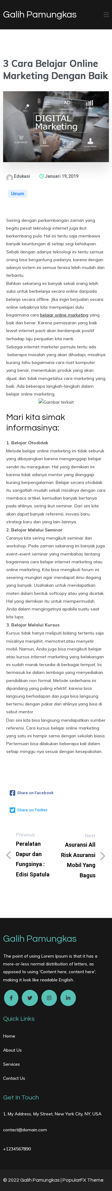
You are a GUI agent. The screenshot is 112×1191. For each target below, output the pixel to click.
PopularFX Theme (83, 1180)
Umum (17, 193)
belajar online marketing (64, 315)
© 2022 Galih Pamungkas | (33, 1180)
